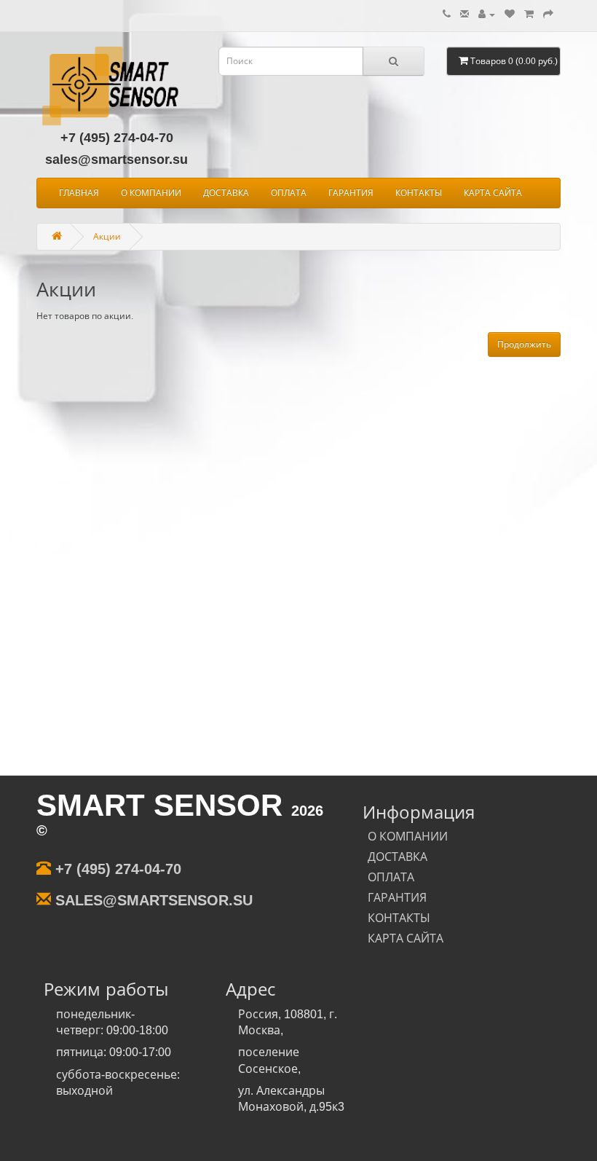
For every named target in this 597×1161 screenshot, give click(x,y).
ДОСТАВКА (226, 193)
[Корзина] (529, 14)
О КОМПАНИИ (151, 193)
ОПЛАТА (289, 193)
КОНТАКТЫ (418, 193)
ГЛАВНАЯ (79, 193)
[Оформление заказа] (548, 14)
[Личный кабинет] (486, 14)
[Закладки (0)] (510, 14)
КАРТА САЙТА (493, 193)
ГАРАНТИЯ (350, 193)
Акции (107, 237)
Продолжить (524, 344)
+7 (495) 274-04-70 (116, 137)
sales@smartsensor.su (116, 159)
